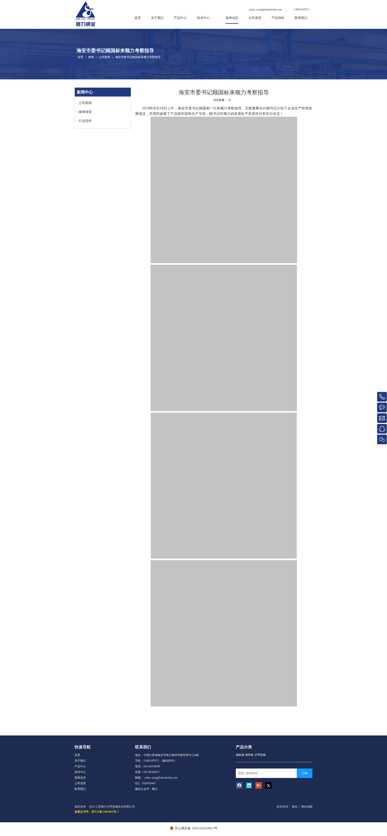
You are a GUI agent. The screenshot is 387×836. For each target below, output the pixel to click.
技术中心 (80, 772)
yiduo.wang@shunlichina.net (160, 777)
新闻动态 (80, 777)
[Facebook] (239, 785)
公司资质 (80, 783)
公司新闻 (85, 103)
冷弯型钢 (260, 754)
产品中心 (80, 766)
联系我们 (80, 788)
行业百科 (85, 121)
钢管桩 (249, 754)
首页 (77, 755)
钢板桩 (240, 754)
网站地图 (306, 806)
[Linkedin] (249, 785)
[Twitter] (268, 785)
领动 (294, 806)
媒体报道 (85, 111)
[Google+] (258, 785)
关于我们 (80, 760)
